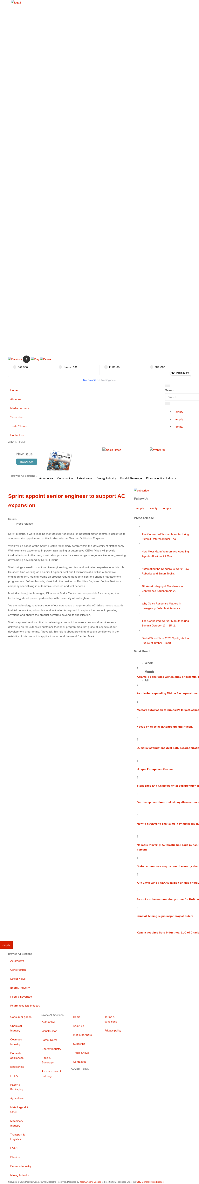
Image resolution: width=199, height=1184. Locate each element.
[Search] (167, 386)
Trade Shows (18, 426)
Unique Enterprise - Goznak (155, 769)
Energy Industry (106, 478)
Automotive (46, 478)
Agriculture (17, 1098)
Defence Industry (20, 1166)
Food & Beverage (131, 478)
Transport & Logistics (17, 1137)
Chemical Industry (16, 1028)
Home (14, 390)
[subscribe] (141, 490)
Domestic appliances (17, 1055)
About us (15, 399)
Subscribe (16, 417)
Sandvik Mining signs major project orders (165, 916)
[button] (15, 359)
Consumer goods (20, 1016)
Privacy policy (113, 1030)
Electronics (17, 1066)
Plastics (15, 1157)
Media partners (19, 408)
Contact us (17, 435)
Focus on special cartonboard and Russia (165, 726)
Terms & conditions (111, 1019)
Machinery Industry (16, 1123)
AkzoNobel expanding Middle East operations (167, 693)
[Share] (167, 403)
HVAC (13, 1148)
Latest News (84, 478)
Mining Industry (19, 1175)
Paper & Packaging (16, 1087)
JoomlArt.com (86, 1182)
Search (169, 390)
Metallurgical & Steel (19, 1109)
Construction (65, 478)
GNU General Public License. (150, 1182)
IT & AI (14, 1075)
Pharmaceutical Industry (161, 478)
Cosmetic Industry (16, 1042)
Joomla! (97, 1182)
